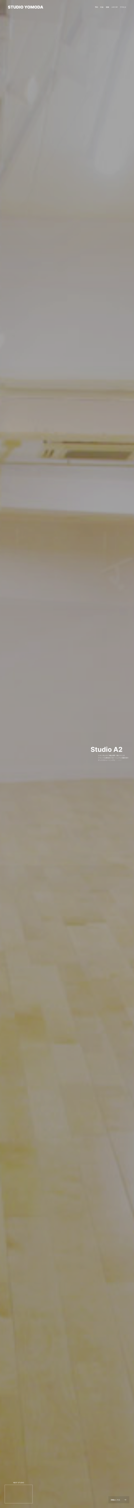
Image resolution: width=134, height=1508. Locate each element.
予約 (96, 7)
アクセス (123, 7)
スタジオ (114, 7)
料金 (101, 7)
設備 (107, 7)
